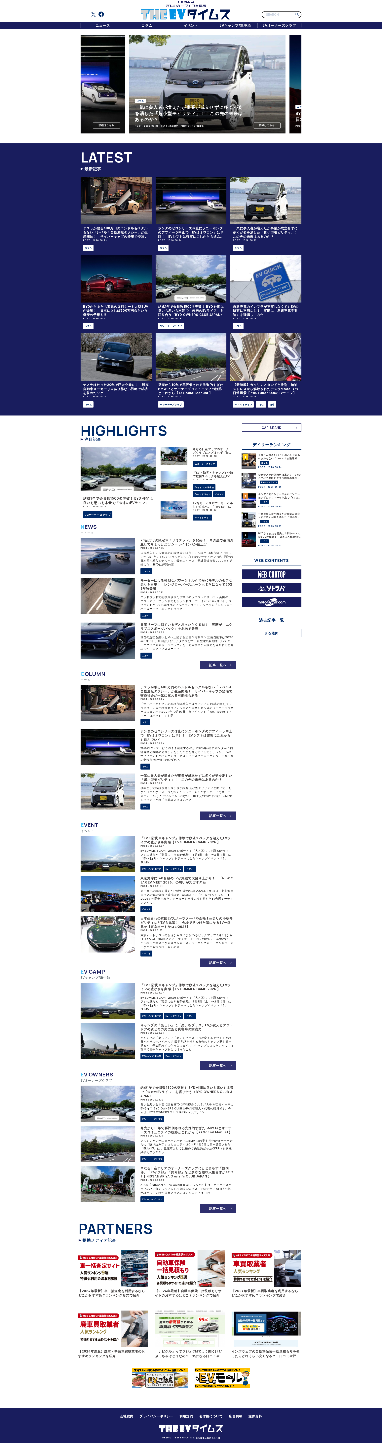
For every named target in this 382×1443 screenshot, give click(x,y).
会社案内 (127, 1416)
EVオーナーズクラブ (279, 25)
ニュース (103, 25)
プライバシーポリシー (156, 1416)
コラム (146, 25)
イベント (191, 25)
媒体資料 (255, 1416)
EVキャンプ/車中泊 (235, 25)
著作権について (211, 1416)
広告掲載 (236, 1416)
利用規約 (186, 1416)
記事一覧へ (217, 665)
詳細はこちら (90, 125)
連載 (272, 404)
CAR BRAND (272, 427)
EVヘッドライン (243, 404)
